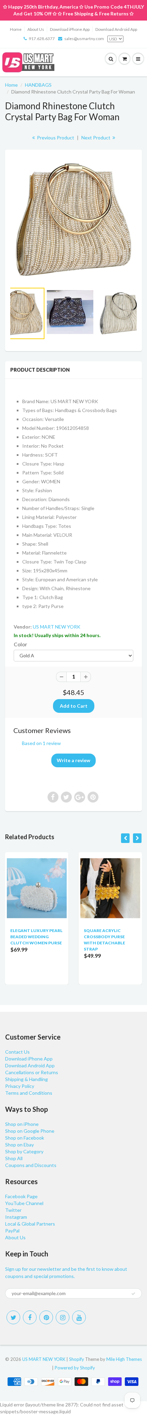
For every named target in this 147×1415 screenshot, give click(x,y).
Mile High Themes (124, 1359)
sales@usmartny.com (84, 38)
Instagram (16, 1217)
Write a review (73, 760)
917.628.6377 (42, 38)
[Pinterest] (46, 1317)
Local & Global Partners (30, 1224)
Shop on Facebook (24, 1138)
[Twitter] (13, 1317)
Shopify (76, 1359)
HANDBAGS (38, 85)
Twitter (13, 1210)
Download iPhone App (70, 29)
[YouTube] (79, 1317)
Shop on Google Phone (29, 1131)
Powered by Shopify (75, 1367)
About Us (35, 29)
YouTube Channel (24, 1203)
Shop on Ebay (19, 1144)
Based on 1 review (41, 743)
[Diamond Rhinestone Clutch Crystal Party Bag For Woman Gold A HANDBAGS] (73, 220)
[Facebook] (30, 1317)
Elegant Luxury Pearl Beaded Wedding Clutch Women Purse (36, 936)
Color (20, 644)
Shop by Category (24, 1151)
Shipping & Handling (26, 1079)
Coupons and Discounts (30, 1165)
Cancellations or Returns (31, 1072)
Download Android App (116, 29)
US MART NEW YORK (56, 627)
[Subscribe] (133, 1293)
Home (16, 29)
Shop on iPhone (22, 1124)
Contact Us (17, 1052)
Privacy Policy (19, 1086)
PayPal (12, 1230)
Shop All (14, 1158)
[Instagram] (62, 1317)
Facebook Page (21, 1196)
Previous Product (55, 137)
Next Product (96, 137)
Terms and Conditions (28, 1093)
